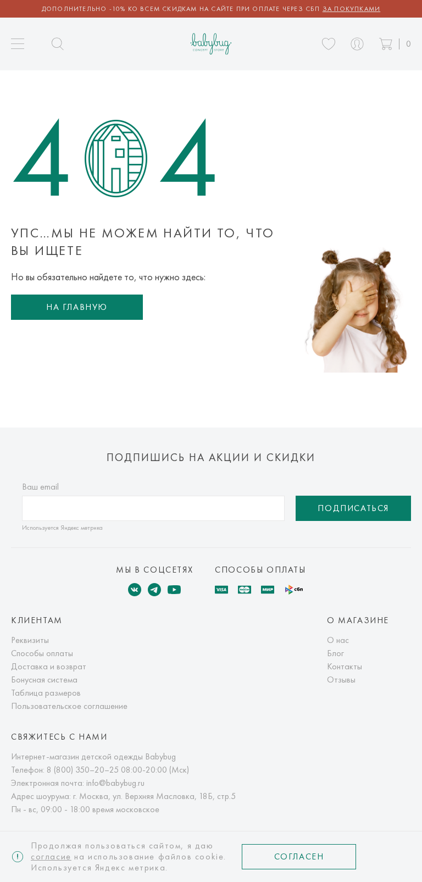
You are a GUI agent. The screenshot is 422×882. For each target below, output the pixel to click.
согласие (51, 856)
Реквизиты (30, 640)
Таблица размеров (46, 692)
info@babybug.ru (115, 783)
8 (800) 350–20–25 (83, 769)
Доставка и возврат (48, 666)
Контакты (344, 666)
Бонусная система (44, 679)
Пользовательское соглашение (69, 706)
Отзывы (341, 679)
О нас (338, 640)
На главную (77, 307)
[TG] (154, 589)
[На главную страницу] (211, 43)
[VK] (134, 589)
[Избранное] (328, 44)
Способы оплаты (42, 653)
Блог (335, 653)
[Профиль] (357, 44)
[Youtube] (174, 589)
